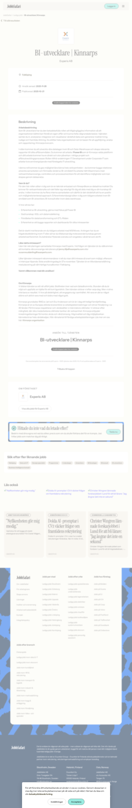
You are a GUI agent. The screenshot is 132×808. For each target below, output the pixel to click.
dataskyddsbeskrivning (40, 794)
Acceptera (76, 802)
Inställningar (57, 802)
